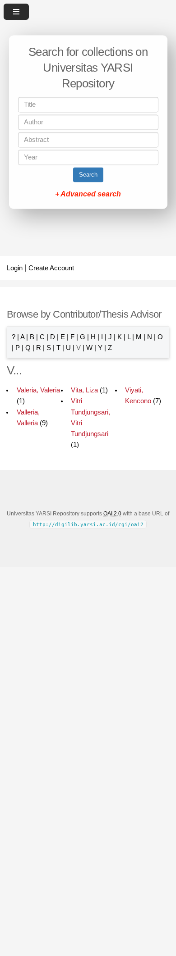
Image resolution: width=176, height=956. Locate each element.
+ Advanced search (88, 194)
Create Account (51, 268)
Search (88, 175)
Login (15, 268)
